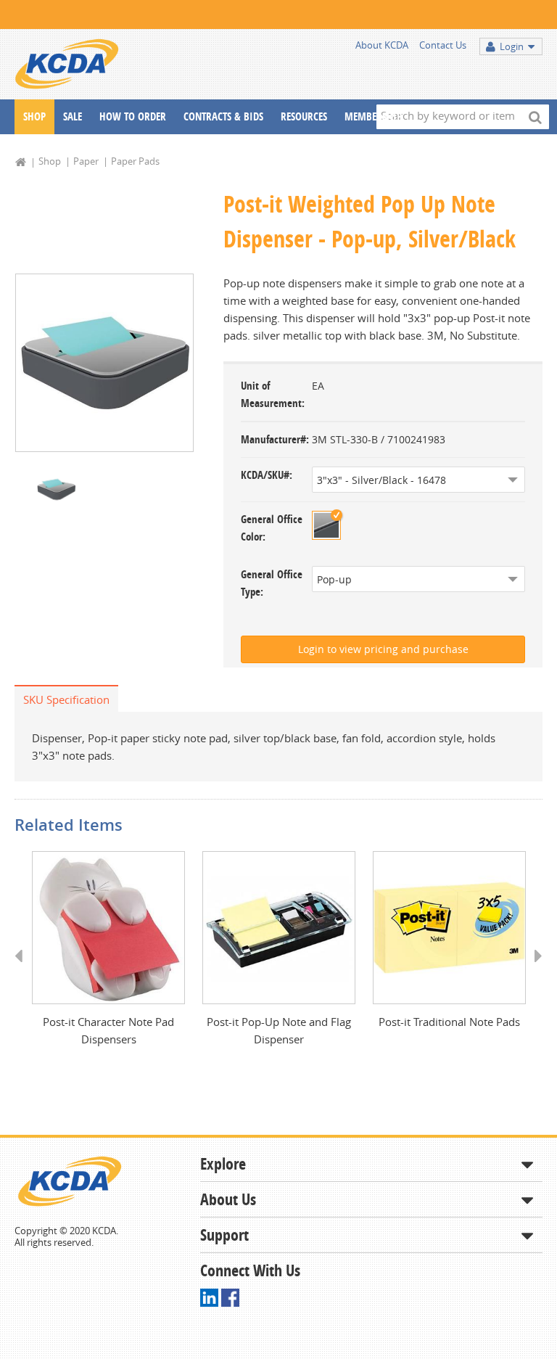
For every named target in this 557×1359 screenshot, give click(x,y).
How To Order (132, 116)
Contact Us (442, 45)
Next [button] (533, 969)
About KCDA (381, 45)
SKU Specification (66, 699)
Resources (304, 116)
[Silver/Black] (326, 525)
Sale (72, 116)
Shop (34, 116)
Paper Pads (135, 161)
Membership (373, 116)
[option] (104, 363)
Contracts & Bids (223, 116)
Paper (86, 161)
